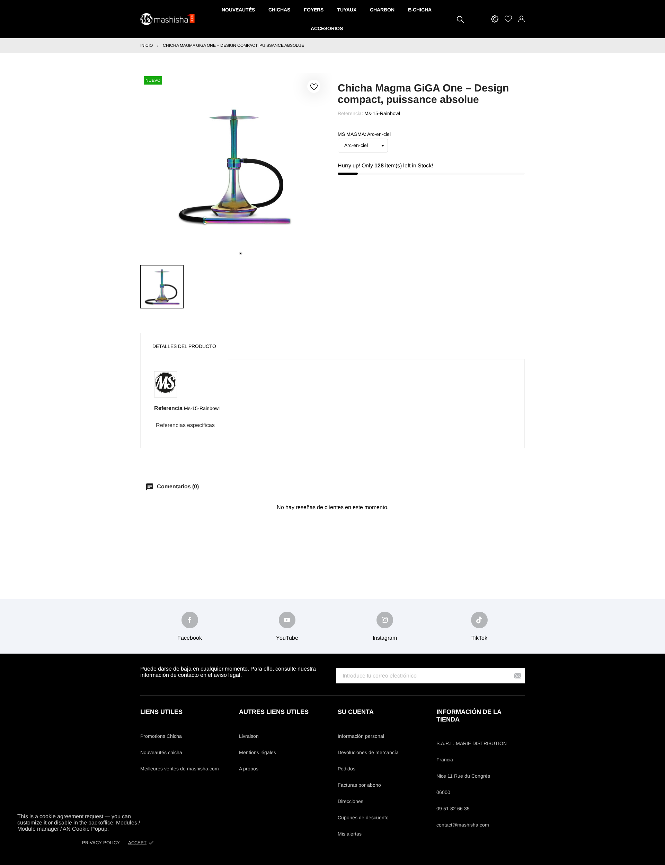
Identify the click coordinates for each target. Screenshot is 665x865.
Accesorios (327, 28)
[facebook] (189, 620)
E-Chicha (420, 9)
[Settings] (494, 19)
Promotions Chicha (161, 736)
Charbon (382, 9)
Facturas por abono (359, 785)
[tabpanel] (233, 166)
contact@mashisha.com (462, 825)
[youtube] (287, 620)
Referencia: (350, 113)
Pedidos (346, 768)
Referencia (168, 408)
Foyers (313, 9)
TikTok (479, 638)
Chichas (279, 9)
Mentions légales (257, 752)
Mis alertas (350, 834)
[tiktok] (479, 620)
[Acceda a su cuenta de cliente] (521, 19)
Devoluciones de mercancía (368, 752)
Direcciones (350, 801)
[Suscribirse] (517, 675)
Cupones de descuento (363, 817)
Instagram (385, 638)
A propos (248, 768)
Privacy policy (101, 842)
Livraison (249, 736)
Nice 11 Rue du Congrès (463, 776)
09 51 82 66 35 (453, 808)
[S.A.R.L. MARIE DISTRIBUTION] (168, 19)
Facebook (189, 638)
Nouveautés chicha (161, 752)
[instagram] (384, 620)
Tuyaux (346, 9)
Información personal (361, 736)
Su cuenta (356, 711)
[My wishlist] (508, 19)
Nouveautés (238, 9)
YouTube (287, 638)
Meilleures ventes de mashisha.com (179, 768)
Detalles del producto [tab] (184, 346)
